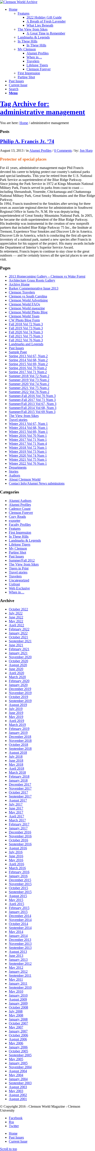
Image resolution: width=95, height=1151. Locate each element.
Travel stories (18, 420)
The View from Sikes (24, 416)
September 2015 (20, 892)
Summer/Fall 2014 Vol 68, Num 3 (32, 408)
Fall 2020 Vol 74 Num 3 (26, 332)
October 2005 (18, 1051)
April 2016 (16, 864)
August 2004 (18, 1071)
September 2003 (20, 1083)
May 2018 (16, 764)
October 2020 (18, 661)
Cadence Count (19, 508)
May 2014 (16, 932)
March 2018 (17, 772)
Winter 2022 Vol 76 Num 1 (28, 463)
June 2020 (16, 669)
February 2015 (19, 908)
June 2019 (16, 713)
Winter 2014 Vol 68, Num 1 (28, 428)
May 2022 (16, 621)
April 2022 (16, 625)
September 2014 (20, 928)
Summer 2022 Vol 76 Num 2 (29, 392)
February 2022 (19, 629)
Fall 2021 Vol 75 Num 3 (26, 336)
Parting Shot (17, 552)
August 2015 (18, 896)
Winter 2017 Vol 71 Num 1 (28, 439)
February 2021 (19, 649)
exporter (14, 520)
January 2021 (18, 653)
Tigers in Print (18, 568)
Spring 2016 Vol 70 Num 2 (28, 368)
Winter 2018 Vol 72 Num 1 (28, 447)
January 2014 (18, 936)
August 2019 (18, 705)
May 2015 (16, 900)
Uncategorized (19, 580)
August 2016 (18, 848)
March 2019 (17, 725)
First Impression (20, 532)
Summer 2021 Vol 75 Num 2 (29, 388)
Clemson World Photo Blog (28, 312)
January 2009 (18, 1003)
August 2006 (18, 1039)
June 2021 (16, 645)
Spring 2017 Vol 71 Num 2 (28, 372)
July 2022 (16, 613)
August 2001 (18, 1099)
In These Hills (18, 536)
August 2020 (18, 665)
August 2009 (18, 999)
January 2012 (18, 971)
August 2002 (18, 1095)
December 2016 (20, 832)
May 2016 (16, 860)
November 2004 (20, 1067)
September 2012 (20, 963)
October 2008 (18, 1007)
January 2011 (18, 983)
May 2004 (16, 1075)
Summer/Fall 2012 (22, 560)
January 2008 (18, 1019)
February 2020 (19, 681)
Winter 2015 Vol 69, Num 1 (28, 432)
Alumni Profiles (40, 150)
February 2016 (19, 872)
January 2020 (18, 685)
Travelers (15, 576)
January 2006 (18, 1047)
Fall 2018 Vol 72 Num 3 (26, 324)
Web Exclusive (19, 588)
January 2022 (18, 633)
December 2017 (20, 784)
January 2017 (18, 828)
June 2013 (16, 955)
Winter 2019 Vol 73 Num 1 (28, 451)
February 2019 (19, 729)
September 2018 (20, 748)
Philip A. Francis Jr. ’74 (27, 141)
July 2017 (16, 804)
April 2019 (16, 721)
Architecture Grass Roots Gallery (32, 280)
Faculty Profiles (20, 524)
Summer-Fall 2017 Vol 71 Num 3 (32, 400)
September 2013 (20, 948)
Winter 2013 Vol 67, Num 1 (28, 424)
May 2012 (16, 967)
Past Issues (16, 348)
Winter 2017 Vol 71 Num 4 (28, 443)
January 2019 (18, 733)
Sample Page (18, 352)
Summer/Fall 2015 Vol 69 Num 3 (32, 412)
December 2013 (20, 940)
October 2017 (18, 792)
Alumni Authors (20, 501)
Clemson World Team (24, 316)
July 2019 (16, 709)
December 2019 (20, 689)
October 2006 (18, 1035)
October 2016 (18, 840)
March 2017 (17, 820)
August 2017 (18, 800)
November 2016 (20, 836)
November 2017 (20, 788)
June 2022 (16, 617)
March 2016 (17, 868)
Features (15, 528)
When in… (16, 592)
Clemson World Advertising (28, 300)
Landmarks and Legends (26, 344)
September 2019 (20, 701)
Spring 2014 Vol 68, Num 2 (28, 360)
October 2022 (18, 609)
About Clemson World (24, 479)
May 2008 (16, 1015)
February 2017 (19, 824)
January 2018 (18, 780)
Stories (13, 471)
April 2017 (16, 816)
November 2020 (20, 657)
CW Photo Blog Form (24, 320)
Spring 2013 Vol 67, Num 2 (28, 356)
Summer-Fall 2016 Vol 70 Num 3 (32, 396)
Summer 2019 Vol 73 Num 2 (29, 380)
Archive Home (19, 284)
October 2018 (18, 744)
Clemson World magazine (27, 308)
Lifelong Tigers (19, 544)
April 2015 (16, 904)
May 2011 (16, 979)
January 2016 (18, 876)
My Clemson (18, 548)
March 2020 (17, 677)
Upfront (14, 584)
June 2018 (16, 760)
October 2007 (18, 1023)
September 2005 (20, 1055)
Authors (14, 475)
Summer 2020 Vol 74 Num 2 (29, 384)
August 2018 (18, 752)
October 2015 (18, 888)
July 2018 (16, 756)
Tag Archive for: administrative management (42, 108)
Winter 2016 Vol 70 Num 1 (28, 435)
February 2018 (19, 776)
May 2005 (16, 1059)
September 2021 (20, 641)
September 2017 (20, 796)
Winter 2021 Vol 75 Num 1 (28, 459)
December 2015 (20, 880)
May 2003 (16, 1091)
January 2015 (18, 912)
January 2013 (18, 959)
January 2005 (18, 1063)
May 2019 (16, 717)
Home (23, 123)
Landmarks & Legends (25, 540)
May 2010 (16, 991)
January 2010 (18, 995)
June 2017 (16, 808)
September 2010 (20, 987)
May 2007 (16, 1027)
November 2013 (20, 944)
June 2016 (16, 856)
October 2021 (18, 637)
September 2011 (20, 975)
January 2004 (18, 1079)
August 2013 (18, 951)
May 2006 (16, 1043)
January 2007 (18, 1031)
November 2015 (20, 884)
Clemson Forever (21, 512)
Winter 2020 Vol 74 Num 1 (28, 455)
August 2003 (18, 1087)
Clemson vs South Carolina (28, 296)
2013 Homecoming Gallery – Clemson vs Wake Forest (47, 276)
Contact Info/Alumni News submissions (37, 483)
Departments (18, 467)
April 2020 (16, 673)
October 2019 (18, 697)
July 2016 (16, 852)
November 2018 (20, 740)
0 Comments (63, 150)
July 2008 (16, 1011)
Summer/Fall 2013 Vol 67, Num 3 (32, 404)
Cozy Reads (17, 516)
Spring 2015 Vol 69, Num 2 (28, 364)
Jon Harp (86, 150)
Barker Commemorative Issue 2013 (33, 288)
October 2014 (18, 924)
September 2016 (20, 844)
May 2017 (16, 812)
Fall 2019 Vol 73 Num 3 (26, 328)
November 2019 (20, 693)
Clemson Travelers (22, 292)
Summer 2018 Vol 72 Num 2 (29, 376)
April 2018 (16, 768)
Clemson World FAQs (24, 304)
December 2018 (20, 737)
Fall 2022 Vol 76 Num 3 (26, 340)
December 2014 (20, 916)
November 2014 (20, 920)
